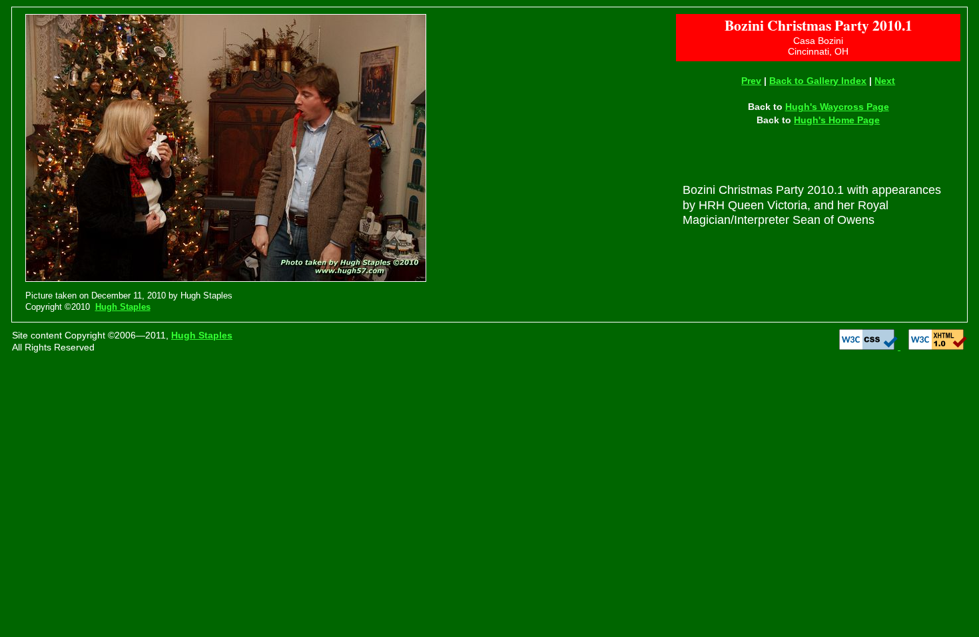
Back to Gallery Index (817, 80)
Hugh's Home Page (837, 120)
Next (884, 80)
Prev (751, 80)
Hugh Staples (123, 307)
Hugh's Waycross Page (837, 106)
